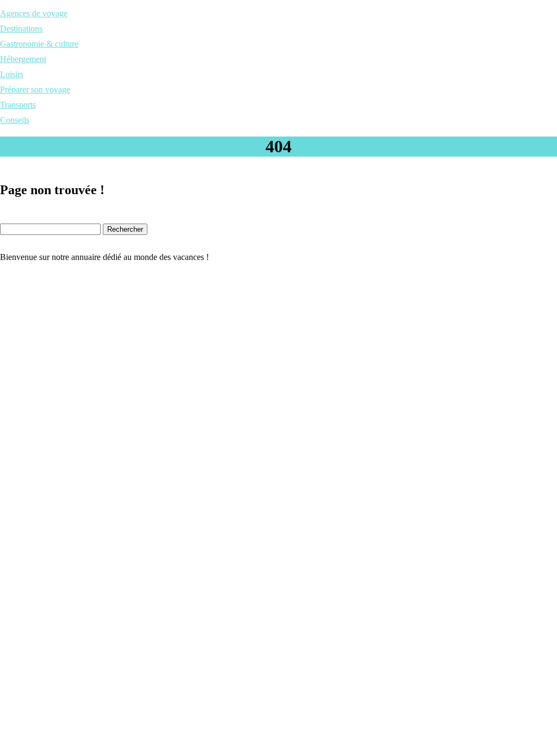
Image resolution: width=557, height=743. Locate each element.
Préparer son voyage (35, 89)
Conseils (14, 120)
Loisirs (11, 74)
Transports (18, 104)
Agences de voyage (33, 13)
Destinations (21, 28)
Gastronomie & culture (39, 43)
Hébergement (23, 59)
